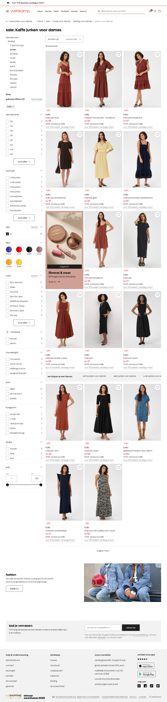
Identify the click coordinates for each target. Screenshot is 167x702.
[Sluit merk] (40, 275)
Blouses (13, 78)
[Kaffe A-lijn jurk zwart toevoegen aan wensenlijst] (157, 294)
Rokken (13, 83)
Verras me (131, 627)
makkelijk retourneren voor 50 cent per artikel (109, 672)
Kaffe (9, 106)
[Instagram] (139, 685)
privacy (133, 696)
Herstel (34, 227)
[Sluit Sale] (40, 227)
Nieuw (40, 11)
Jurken (13, 49)
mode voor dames (61, 21)
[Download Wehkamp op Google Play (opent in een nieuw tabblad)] (147, 676)
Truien (13, 58)
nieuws (53, 660)
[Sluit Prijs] (40, 467)
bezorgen (10, 670)
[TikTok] (151, 685)
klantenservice (13, 660)
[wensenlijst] (155, 11)
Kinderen (65, 11)
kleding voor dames (82, 21)
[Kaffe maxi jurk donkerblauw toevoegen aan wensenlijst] (79, 467)
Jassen (13, 62)
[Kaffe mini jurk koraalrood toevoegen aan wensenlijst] (157, 54)
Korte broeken (17, 70)
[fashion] (122, 582)
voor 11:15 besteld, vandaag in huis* (60, 127)
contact (10, 665)
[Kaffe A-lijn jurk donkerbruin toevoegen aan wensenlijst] (79, 134)
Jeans (12, 66)
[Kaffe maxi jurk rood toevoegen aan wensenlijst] (79, 54)
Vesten (13, 87)
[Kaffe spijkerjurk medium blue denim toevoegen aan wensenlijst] (157, 387)
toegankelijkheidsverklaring (114, 696)
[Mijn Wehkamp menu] (150, 11)
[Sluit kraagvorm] (40, 407)
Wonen (74, 11)
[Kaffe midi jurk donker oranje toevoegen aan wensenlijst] (79, 294)
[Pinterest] (158, 685)
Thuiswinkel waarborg (66, 696)
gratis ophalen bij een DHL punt (109, 665)
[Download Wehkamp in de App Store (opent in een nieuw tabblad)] (147, 668)
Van (7, 474)
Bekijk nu (14, 588)
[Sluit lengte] (40, 442)
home (40, 21)
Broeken (14, 53)
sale (48, 21)
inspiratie (54, 675)
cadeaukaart (56, 670)
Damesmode (12, 37)
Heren (56, 11)
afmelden (102, 637)
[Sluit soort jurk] (40, 170)
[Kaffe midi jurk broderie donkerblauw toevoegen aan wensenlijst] (157, 134)
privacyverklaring (140, 635)
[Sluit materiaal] (40, 332)
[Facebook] (145, 685)
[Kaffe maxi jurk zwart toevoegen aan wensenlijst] (118, 387)
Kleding (11, 41)
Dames (48, 11)
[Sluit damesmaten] (40, 114)
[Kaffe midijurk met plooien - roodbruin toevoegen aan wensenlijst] (118, 54)
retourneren (11, 681)
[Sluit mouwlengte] (40, 352)
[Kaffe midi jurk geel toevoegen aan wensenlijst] (118, 134)
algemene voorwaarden (88, 696)
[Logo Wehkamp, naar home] (19, 11)
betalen (9, 675)
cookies (142, 696)
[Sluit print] (40, 382)
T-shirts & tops (17, 45)
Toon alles (22, 161)
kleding (53, 681)
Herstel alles (36, 99)
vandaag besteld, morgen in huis (110, 660)
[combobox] (121, 11)
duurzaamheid (57, 686)
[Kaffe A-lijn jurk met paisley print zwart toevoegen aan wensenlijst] (118, 467)
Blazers (13, 74)
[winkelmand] (159, 11)
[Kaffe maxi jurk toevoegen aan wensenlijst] (157, 214)
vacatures (55, 665)
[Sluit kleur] (40, 242)
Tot (32, 474)
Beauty (83, 11)
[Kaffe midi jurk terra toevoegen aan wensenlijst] (79, 387)
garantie (10, 686)
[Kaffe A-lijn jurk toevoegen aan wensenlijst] (118, 294)
